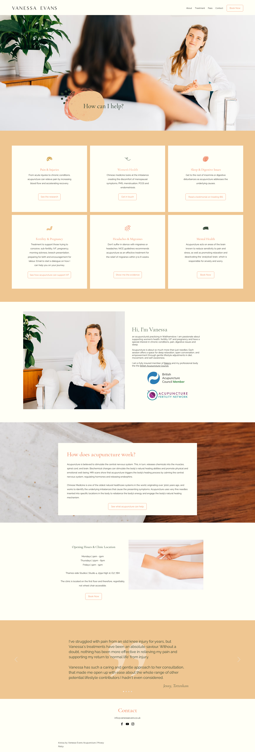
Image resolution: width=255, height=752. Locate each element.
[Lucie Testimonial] (131, 691)
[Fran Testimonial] (128, 691)
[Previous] (16, 659)
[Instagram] (133, 724)
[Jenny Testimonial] (123, 691)
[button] (189, 8)
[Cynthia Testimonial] (126, 691)
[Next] (239, 659)
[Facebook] (122, 724)
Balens (167, 363)
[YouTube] (127, 724)
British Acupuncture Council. (154, 365)
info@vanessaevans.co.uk (127, 718)
